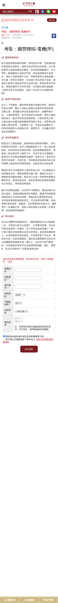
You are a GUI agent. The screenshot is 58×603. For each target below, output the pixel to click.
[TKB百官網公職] (28, 5)
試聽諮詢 (30, 600)
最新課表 (11, 600)
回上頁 (52, 20)
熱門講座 (49, 600)
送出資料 (29, 349)
